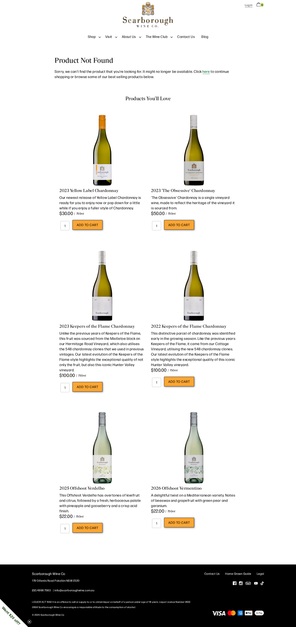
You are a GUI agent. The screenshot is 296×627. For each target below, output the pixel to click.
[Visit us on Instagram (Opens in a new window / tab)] (241, 583)
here (206, 71)
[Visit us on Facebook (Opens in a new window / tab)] (234, 583)
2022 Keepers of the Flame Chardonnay (188, 326)
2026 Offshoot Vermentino (176, 488)
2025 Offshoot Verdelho (82, 488)
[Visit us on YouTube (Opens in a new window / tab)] (256, 583)
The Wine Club (157, 36)
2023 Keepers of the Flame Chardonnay (97, 326)
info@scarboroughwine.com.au (74, 590)
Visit (108, 36)
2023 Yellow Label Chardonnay (88, 190)
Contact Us (186, 36)
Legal (260, 573)
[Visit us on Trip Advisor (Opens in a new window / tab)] (248, 583)
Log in (249, 5)
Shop (92, 36)
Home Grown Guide (238, 573)
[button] (14, 613)
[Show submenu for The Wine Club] (171, 36)
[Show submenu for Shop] (99, 36)
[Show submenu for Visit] (116, 36)
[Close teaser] (29, 622)
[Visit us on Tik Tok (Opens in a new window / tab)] (262, 583)
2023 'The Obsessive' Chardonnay (183, 190)
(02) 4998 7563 (41, 590)
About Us (129, 36)
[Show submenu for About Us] (140, 36)
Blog (204, 36)
